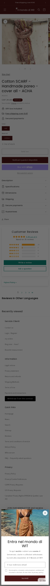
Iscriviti (25, 578)
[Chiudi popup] (45, 513)
